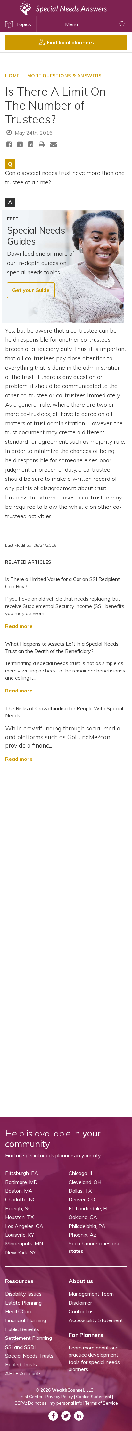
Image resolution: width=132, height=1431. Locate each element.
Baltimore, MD (21, 1182)
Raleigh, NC (18, 1208)
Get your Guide (31, 290)
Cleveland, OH (85, 1182)
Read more (19, 626)
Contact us (81, 1311)
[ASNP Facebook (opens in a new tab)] (53, 1416)
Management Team (91, 1294)
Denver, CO (82, 1199)
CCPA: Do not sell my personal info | (49, 1403)
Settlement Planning (28, 1338)
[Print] (42, 144)
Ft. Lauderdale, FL (89, 1208)
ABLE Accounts (23, 1373)
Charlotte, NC (20, 1199)
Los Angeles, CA (24, 1226)
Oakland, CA (83, 1217)
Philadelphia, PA (87, 1226)
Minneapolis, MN (24, 1243)
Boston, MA (18, 1190)
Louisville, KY (19, 1235)
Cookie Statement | (94, 1396)
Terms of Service (101, 1403)
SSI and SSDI (20, 1347)
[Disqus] (66, 855)
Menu (72, 24)
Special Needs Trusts (29, 1355)
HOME (12, 76)
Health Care (19, 1311)
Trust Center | (32, 1396)
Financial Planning (25, 1320)
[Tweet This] (20, 145)
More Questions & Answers (64, 76)
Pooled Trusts (21, 1364)
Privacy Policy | (60, 1396)
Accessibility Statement (96, 1320)
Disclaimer (80, 1303)
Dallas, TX (80, 1190)
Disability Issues (23, 1294)
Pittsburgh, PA (21, 1173)
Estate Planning (23, 1303)
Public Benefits (22, 1329)
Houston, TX (19, 1217)
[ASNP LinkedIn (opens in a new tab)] (79, 1416)
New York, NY (20, 1252)
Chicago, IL (81, 1173)
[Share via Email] (53, 144)
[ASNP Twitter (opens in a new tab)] (66, 1416)
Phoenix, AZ (83, 1235)
